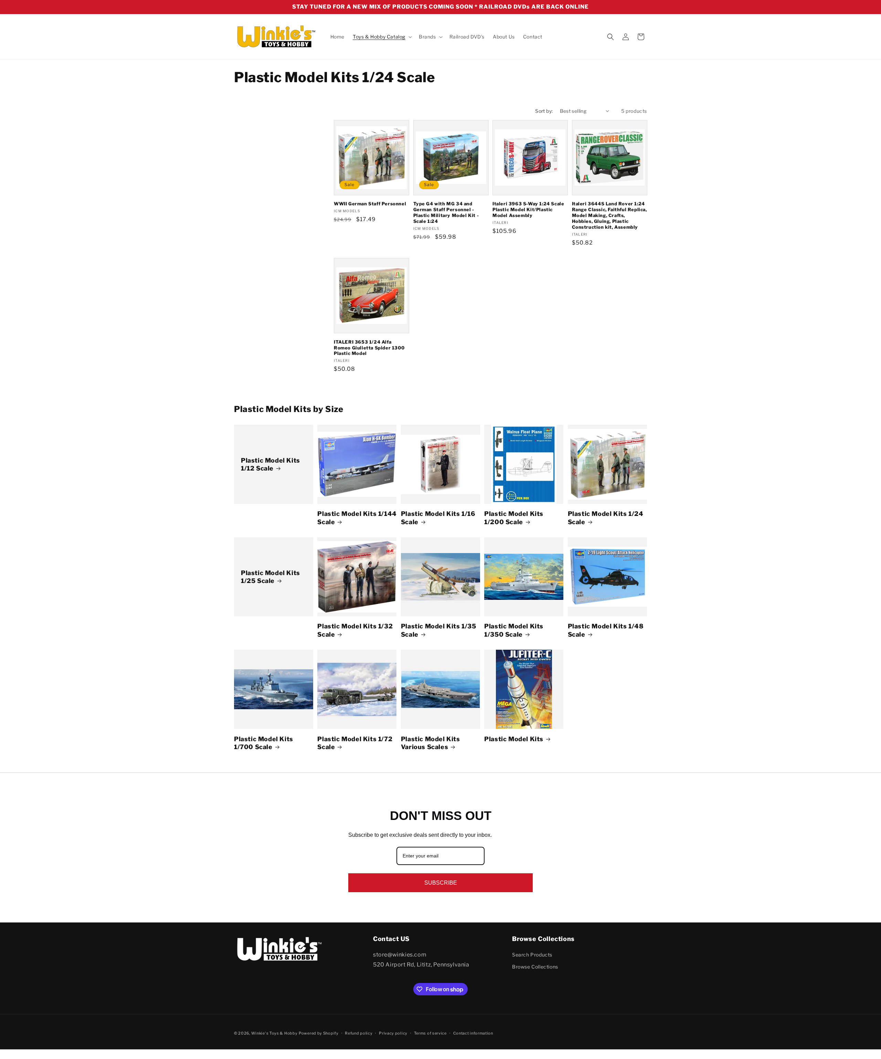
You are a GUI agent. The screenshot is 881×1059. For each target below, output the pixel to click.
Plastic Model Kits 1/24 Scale (606, 517)
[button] (382, 37)
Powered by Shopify (319, 1033)
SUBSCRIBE (440, 883)
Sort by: (544, 111)
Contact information (473, 1033)
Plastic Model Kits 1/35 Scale (438, 630)
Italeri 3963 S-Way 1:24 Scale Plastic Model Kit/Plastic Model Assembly (528, 209)
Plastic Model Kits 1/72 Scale (354, 742)
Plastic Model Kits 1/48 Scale (606, 630)
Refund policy (358, 1033)
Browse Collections (535, 967)
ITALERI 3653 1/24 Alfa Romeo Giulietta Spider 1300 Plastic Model (369, 347)
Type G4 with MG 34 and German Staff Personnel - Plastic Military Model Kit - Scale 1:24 (446, 212)
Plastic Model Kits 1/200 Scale (513, 517)
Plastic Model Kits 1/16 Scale (438, 517)
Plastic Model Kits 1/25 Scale (270, 576)
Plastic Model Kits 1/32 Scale (355, 630)
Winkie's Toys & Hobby (274, 1033)
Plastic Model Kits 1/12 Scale (270, 464)
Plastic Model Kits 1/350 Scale (513, 630)
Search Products (532, 955)
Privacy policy (393, 1033)
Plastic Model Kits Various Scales (430, 742)
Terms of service (430, 1033)
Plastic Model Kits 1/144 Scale (356, 517)
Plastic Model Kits (513, 739)
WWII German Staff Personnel (370, 203)
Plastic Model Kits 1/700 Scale (263, 742)
